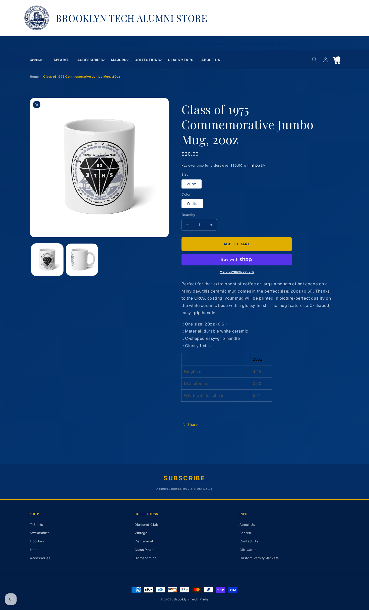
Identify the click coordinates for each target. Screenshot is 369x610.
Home (34, 76)
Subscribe (184, 478)
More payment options (237, 271)
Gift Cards (248, 550)
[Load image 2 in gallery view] (82, 260)
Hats (33, 550)
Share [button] (192, 424)
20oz (191, 184)
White (192, 203)
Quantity (188, 215)
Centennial (144, 541)
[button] (61, 60)
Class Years (145, 550)
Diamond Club (146, 525)
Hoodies (37, 541)
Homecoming (146, 558)
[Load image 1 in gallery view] (47, 260)
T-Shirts (36, 525)
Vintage (141, 533)
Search (245, 533)
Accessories (40, 558)
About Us (247, 525)
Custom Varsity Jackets (259, 558)
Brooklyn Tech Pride (191, 599)
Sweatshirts (40, 533)
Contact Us (248, 541)
